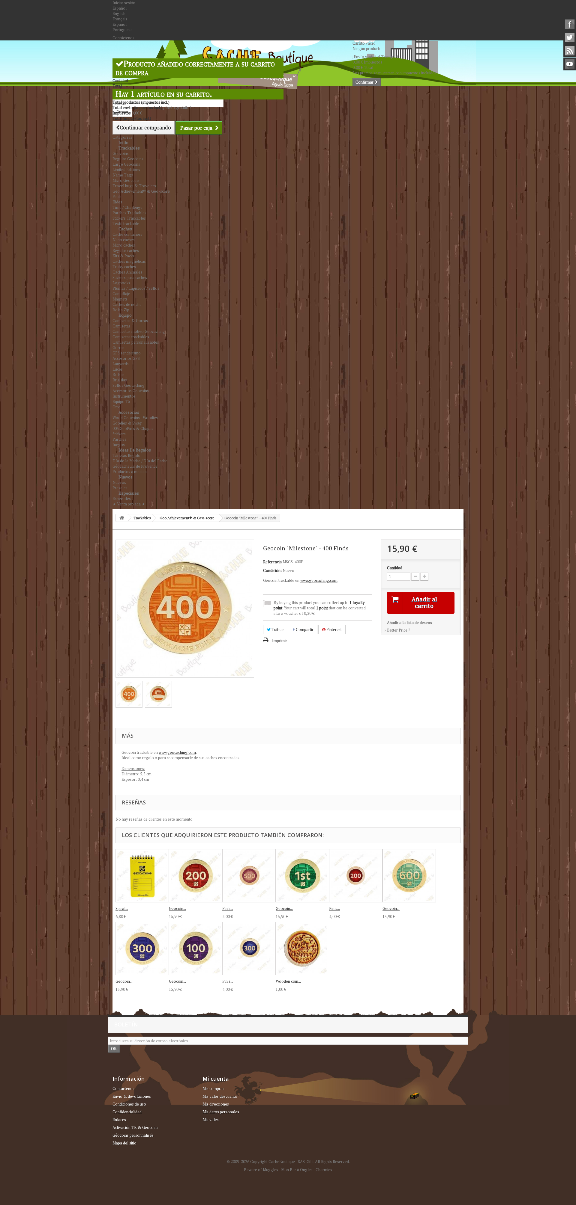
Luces (117, 369)
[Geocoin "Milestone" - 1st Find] (302, 875)
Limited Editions (126, 169)
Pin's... (227, 908)
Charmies (324, 1169)
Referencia (272, 561)
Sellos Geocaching (128, 385)
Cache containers (127, 234)
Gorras (118, 347)
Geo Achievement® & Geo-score (141, 191)
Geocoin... (177, 908)
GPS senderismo (126, 353)
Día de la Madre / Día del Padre (139, 460)
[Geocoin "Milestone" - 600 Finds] (409, 875)
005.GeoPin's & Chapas (132, 428)
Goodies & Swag (127, 423)
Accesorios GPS (126, 358)
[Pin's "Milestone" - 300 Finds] (249, 948)
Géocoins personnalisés (133, 1135)
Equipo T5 (121, 401)
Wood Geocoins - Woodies (135, 417)
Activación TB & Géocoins (135, 1127)
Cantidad (394, 567)
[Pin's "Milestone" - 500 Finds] (249, 875)
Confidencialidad (127, 1112)
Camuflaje (121, 293)
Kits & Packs (123, 256)
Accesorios (128, 412)
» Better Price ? (397, 630)
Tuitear (277, 629)
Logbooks (121, 283)
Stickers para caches (129, 277)
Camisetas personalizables (135, 342)
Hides (117, 202)
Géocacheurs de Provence (135, 466)
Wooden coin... (288, 981)
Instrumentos (124, 396)
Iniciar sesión (123, 2)
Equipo (125, 315)
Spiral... (122, 908)
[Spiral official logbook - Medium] (142, 875)
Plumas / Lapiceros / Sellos (135, 288)
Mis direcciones (215, 1104)
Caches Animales (127, 272)
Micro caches (123, 245)
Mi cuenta (215, 1078)
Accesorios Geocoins (130, 390)
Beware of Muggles (261, 1169)
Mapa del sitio (124, 1143)
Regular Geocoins (127, 158)
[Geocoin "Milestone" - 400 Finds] (129, 694)
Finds (117, 196)
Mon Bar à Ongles (297, 1169)
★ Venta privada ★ (128, 504)
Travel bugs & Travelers (134, 185)
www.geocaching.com (319, 580)
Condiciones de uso (129, 1104)
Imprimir (279, 640)
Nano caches (123, 239)
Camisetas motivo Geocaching (138, 331)
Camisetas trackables (130, 336)
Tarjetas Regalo (126, 455)
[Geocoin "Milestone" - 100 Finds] (195, 948)
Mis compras (213, 1088)
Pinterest (334, 629)
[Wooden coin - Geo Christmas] (302, 948)
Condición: (272, 570)
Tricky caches (124, 266)
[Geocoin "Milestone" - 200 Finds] (195, 875)
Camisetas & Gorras (130, 320)
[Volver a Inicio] (122, 518)
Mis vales (210, 1119)
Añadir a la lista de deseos (409, 622)
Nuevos (125, 477)
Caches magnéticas (129, 261)
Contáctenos (123, 37)
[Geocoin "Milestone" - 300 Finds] (142, 948)
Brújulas (119, 380)
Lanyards (120, 363)
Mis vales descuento (219, 1096)
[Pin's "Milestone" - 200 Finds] (355, 875)
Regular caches (125, 250)
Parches (119, 439)
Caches (125, 229)
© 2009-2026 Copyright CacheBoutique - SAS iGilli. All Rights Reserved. (288, 1161)
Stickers (119, 434)
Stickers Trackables (129, 218)
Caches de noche (127, 304)
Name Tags (122, 175)
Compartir (304, 629)
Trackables (129, 148)
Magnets (120, 299)
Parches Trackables (129, 212)
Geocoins (120, 153)
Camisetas (121, 326)
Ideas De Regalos (134, 450)
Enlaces (119, 1119)
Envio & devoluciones (131, 1096)
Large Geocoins (126, 164)
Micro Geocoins (126, 180)
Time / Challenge (127, 207)
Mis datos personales (220, 1112)
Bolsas (118, 374)
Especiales (128, 493)
